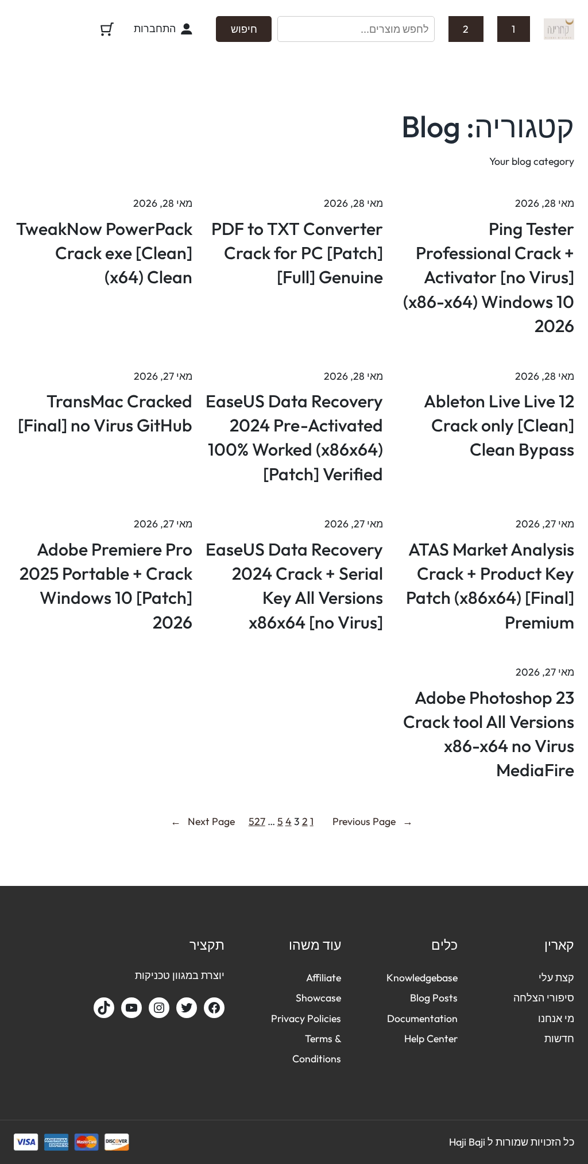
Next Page (203, 821)
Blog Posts (434, 997)
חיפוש (244, 29)
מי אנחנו (556, 1018)
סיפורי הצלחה (543, 997)
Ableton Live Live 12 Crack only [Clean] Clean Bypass (499, 425)
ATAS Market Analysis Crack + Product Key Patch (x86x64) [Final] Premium (490, 585)
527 (257, 821)
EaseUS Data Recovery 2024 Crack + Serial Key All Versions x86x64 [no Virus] (294, 585)
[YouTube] (131, 1007)
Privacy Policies (306, 1018)
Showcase (318, 997)
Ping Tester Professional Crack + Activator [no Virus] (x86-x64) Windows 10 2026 (488, 277)
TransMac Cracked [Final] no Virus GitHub (105, 413)
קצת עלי (556, 977)
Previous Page (372, 821)
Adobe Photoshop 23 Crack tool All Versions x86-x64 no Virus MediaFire (488, 734)
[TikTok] (104, 1007)
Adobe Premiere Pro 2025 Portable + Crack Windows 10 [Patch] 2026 (106, 585)
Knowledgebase (422, 977)
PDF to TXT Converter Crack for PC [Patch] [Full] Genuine (297, 253)
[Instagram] (159, 1007)
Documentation (422, 1018)
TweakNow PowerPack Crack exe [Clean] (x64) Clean (104, 253)
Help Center (431, 1038)
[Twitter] (186, 1007)
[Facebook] (214, 1007)
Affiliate (323, 977)
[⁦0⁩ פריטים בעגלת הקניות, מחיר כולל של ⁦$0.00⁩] (107, 29)
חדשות (559, 1038)
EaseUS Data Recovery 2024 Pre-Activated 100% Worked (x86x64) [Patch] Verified (294, 437)
